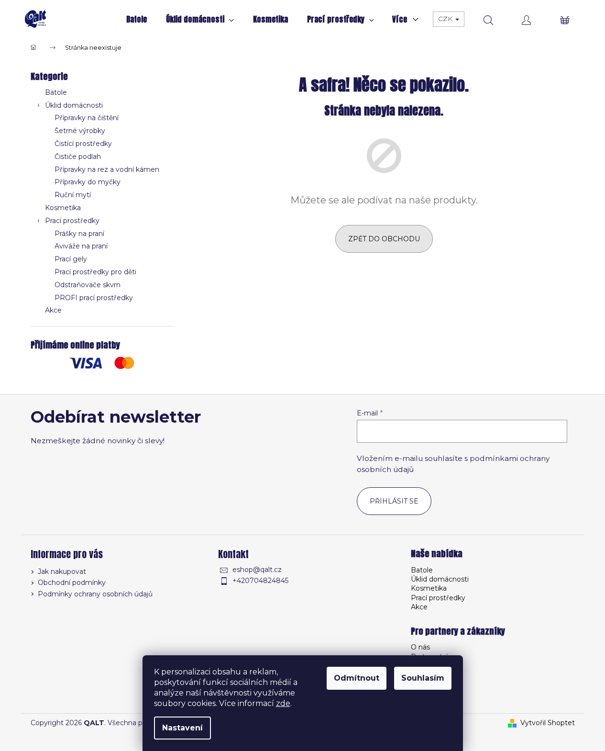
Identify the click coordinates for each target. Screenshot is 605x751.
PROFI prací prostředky (94, 297)
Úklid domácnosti (74, 105)
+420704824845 (260, 580)
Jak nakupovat (62, 571)
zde (283, 703)
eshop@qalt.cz (257, 569)
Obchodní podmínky (72, 582)
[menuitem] (136, 19)
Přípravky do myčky (88, 182)
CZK (446, 18)
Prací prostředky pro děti (95, 272)
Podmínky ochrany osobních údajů (95, 594)
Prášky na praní (79, 233)
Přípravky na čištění (87, 117)
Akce (53, 310)
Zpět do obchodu (384, 239)
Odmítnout (356, 678)
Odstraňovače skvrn (88, 284)
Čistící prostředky (83, 143)
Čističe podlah (78, 156)
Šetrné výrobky (80, 130)
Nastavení (182, 727)
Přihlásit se (394, 501)
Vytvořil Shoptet (547, 722)
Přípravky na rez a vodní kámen (107, 169)
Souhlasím (422, 678)
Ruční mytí (73, 195)
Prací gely (71, 259)
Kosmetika (63, 207)
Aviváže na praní (81, 246)
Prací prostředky (72, 220)
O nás (420, 647)
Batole (56, 92)
